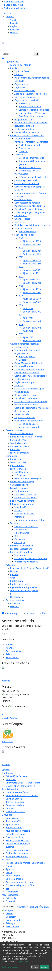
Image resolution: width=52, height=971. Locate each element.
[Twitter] (22, 906)
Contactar (7, 13)
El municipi (13, 613)
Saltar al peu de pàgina (15, 8)
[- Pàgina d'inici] (18, 46)
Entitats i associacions (17, 853)
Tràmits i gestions (15, 801)
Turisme (30, 613)
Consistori (11, 779)
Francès (14, 32)
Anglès (13, 26)
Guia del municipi (14, 837)
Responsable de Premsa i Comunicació (25, 862)
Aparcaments (12, 824)
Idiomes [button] (10, 16)
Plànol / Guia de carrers (18, 840)
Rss (7, 888)
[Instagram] (8, 910)
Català (13, 19)
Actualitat (6, 859)
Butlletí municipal (14, 878)
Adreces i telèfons (11, 894)
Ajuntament (7, 773)
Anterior (6, 718)
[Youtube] (44, 906)
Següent (14, 718)
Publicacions (12, 657)
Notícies (10, 644)
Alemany (14, 29)
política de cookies (27, 961)
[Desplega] (21, 613)
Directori (6, 769)
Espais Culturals (14, 827)
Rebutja (34, 967)
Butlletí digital (13, 875)
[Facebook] (33, 906)
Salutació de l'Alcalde (16, 776)
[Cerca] (37, 54)
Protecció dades (14, 920)
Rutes (45, 612)
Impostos (10, 808)
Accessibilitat (12, 926)
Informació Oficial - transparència (23, 782)
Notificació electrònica (17, 792)
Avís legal (10, 923)
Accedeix (6, 680)
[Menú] (3, 58)
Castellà (14, 23)
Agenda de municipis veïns (19, 882)
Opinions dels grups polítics (20, 885)
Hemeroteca (12, 891)
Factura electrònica (15, 811)
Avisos (9, 654)
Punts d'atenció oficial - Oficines (22, 795)
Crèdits (9, 913)
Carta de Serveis (14, 798)
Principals (11, 898)
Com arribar (12, 817)
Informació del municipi (18, 843)
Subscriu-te (7, 741)
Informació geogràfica (17, 850)
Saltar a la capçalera (14, 1)
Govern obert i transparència (20, 785)
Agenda (10, 647)
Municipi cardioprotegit (18, 830)
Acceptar (44, 967)
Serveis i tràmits (10, 789)
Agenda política (13, 651)
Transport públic (14, 821)
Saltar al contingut (13, 4)
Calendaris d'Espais (15, 834)
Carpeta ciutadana (15, 805)
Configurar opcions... (11, 967)
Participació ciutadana (17, 856)
